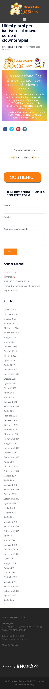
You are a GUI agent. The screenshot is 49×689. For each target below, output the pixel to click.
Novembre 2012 (11, 526)
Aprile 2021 (9, 392)
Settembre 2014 (11, 471)
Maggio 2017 (10, 443)
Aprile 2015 (9, 462)
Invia (10, 252)
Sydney (30, 684)
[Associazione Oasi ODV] (24, 8)
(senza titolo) (10, 272)
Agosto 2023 (10, 356)
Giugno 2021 (10, 388)
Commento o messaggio (17, 229)
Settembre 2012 (11, 531)
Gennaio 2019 (10, 420)
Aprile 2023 (9, 360)
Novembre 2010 (11, 586)
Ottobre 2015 (10, 452)
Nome (7, 205)
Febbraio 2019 (10, 415)
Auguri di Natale (11, 290)
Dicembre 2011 (11, 549)
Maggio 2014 (10, 476)
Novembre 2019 (11, 406)
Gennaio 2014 (10, 485)
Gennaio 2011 (10, 582)
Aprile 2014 (9, 480)
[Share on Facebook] (5, 130)
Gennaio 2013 (10, 522)
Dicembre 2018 (11, 425)
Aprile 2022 (9, 365)
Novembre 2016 (11, 448)
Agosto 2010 (10, 595)
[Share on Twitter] (11, 130)
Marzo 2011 (9, 572)
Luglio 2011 (9, 558)
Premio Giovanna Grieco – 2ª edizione (22, 286)
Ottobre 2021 (10, 379)
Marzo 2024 (9, 342)
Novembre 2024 (11, 332)
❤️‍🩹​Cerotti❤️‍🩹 (9, 277)
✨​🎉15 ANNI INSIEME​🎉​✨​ (23, 157)
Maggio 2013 (10, 512)
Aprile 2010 (9, 600)
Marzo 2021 (9, 397)
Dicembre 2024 (11, 328)
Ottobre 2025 (10, 314)
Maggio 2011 (10, 563)
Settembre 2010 (11, 591)
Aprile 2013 (9, 517)
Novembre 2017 (11, 439)
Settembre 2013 (11, 499)
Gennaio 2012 (10, 545)
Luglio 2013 (9, 508)
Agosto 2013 (10, 503)
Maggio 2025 (10, 319)
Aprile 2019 (9, 411)
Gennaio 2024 (10, 346)
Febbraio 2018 (10, 429)
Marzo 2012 (9, 540)
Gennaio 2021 (10, 402)
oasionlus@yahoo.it (19, 639)
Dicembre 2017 (11, 434)
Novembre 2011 (11, 554)
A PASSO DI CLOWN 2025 (16, 281)
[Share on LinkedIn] (24, 130)
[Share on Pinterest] (18, 130)
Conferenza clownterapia (26, 150)
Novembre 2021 (11, 374)
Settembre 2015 (11, 457)
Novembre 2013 (11, 489)
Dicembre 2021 (11, 369)
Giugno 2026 (10, 309)
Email (7, 217)
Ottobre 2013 (10, 494)
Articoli (6, 49)
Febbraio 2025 (11, 323)
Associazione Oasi (13, 47)
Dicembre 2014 (11, 466)
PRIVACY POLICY (10, 645)
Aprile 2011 (9, 568)
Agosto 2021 (10, 383)
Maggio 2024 (10, 337)
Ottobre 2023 (10, 351)
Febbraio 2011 (10, 577)
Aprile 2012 (9, 535)
